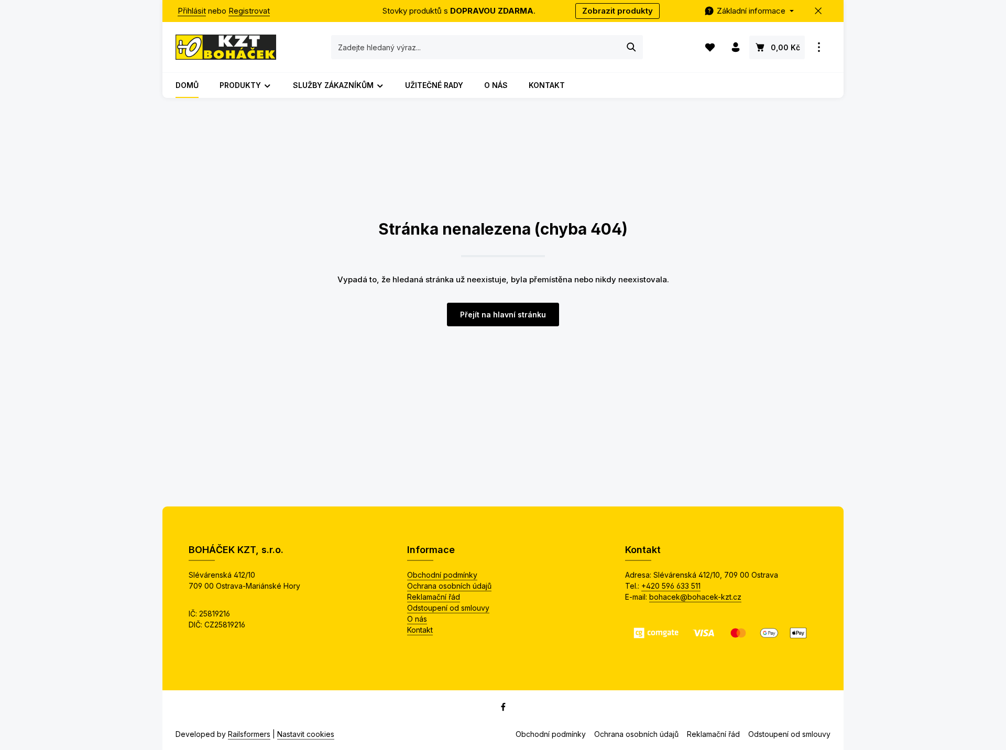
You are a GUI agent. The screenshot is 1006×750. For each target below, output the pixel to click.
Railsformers (249, 734)
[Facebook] (503, 708)
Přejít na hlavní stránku (503, 314)
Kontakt (420, 629)
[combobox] (476, 47)
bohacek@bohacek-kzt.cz (695, 596)
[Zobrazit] (818, 47)
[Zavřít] (819, 11)
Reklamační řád (433, 596)
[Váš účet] (735, 47)
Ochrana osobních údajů (449, 585)
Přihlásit (192, 11)
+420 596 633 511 (671, 585)
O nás (417, 618)
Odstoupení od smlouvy (448, 607)
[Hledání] (631, 47)
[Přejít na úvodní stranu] (226, 47)
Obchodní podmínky (442, 574)
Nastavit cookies (305, 734)
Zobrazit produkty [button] (617, 11)
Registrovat (249, 11)
